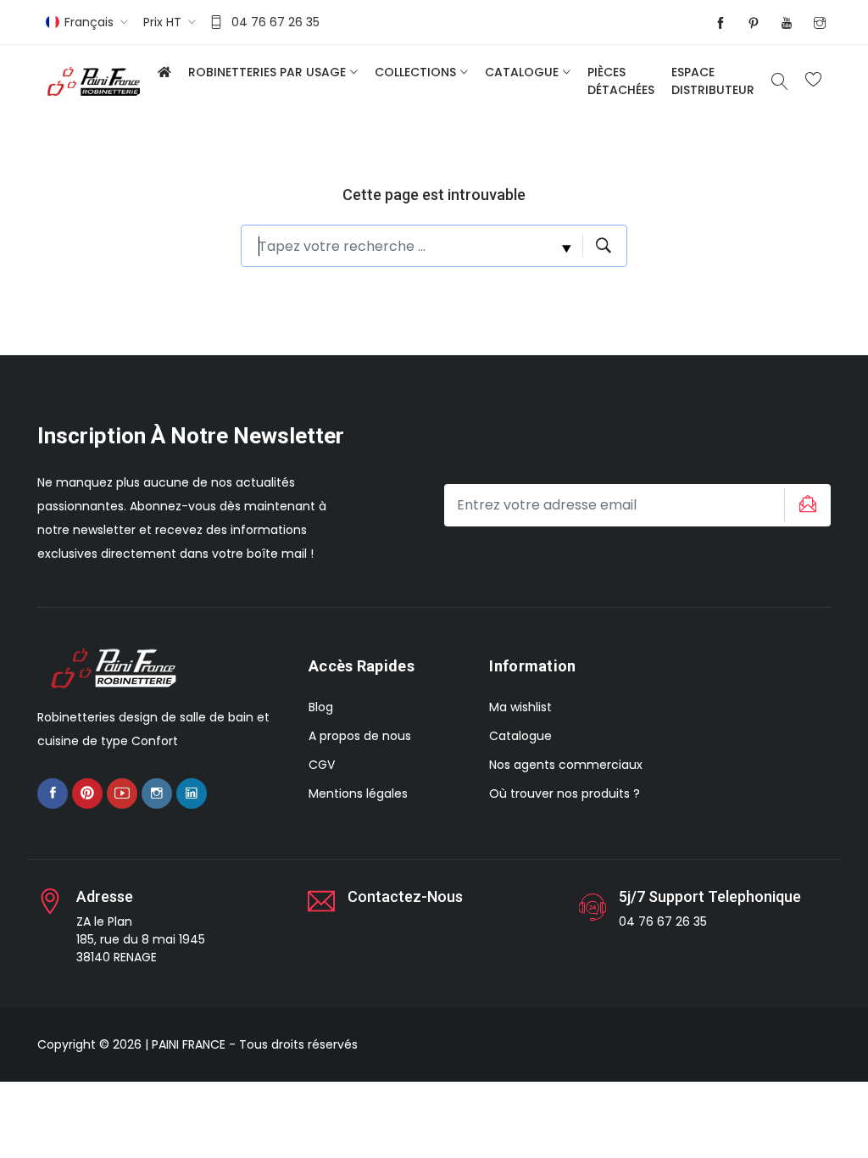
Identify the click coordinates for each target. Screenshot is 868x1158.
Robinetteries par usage (267, 72)
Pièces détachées (620, 81)
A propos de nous (360, 735)
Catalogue (522, 72)
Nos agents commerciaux (566, 764)
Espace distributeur (712, 81)
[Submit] (805, 505)
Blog (321, 707)
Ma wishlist (520, 707)
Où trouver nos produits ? (564, 793)
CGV (322, 764)
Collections (415, 72)
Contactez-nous (405, 896)
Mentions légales (358, 793)
